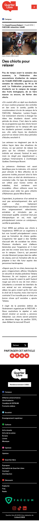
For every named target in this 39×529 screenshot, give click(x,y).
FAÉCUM (6, 27)
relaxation (14, 27)
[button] (12, 355)
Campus (8, 19)
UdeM (22, 27)
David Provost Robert (14, 25)
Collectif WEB (19, 517)
